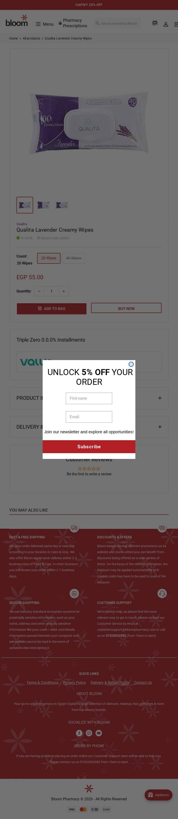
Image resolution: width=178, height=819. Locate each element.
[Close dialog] (131, 364)
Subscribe (89, 446)
